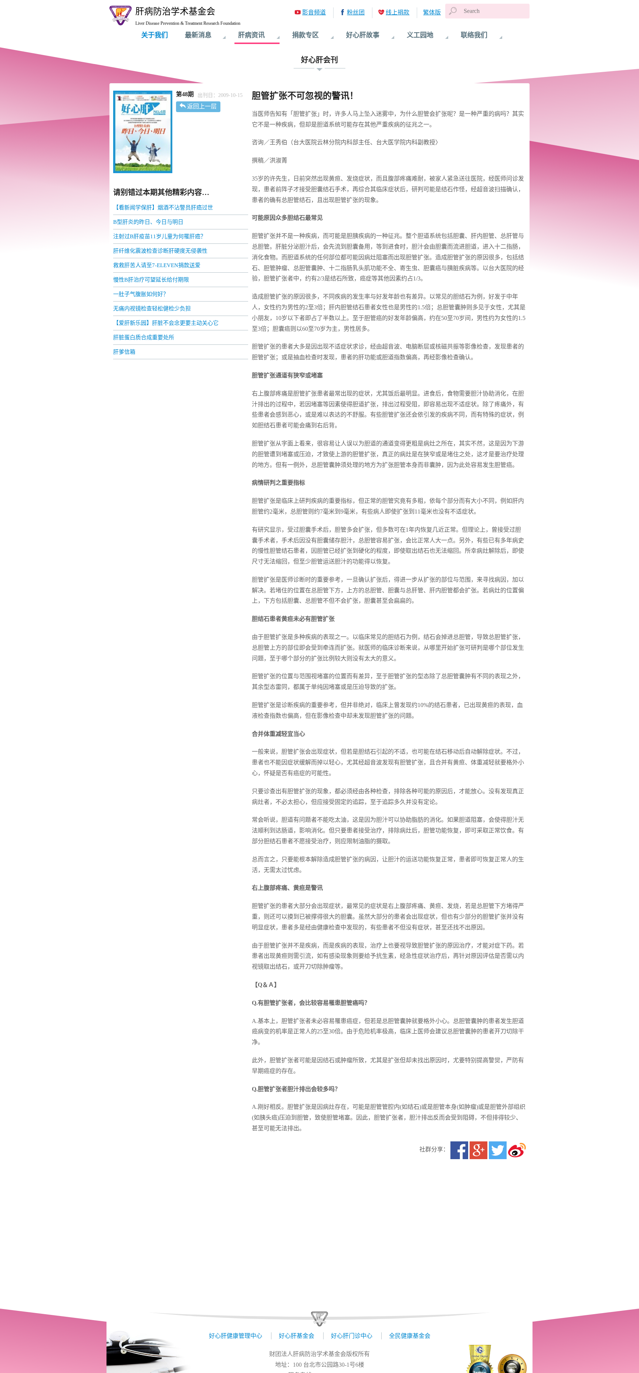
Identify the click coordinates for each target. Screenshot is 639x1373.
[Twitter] (498, 1150)
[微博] (517, 1150)
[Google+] (478, 1150)
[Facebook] (459, 1150)
